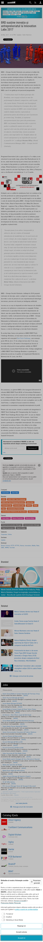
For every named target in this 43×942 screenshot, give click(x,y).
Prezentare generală (36, 881)
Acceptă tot (21, 938)
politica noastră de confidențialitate (26, 909)
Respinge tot (21, 926)
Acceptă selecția (21, 932)
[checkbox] (7, 914)
